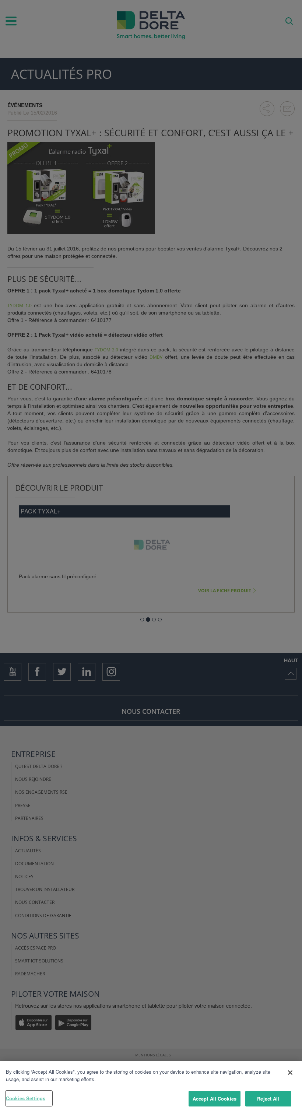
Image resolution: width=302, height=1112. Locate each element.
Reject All (268, 1098)
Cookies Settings (25, 1098)
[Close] (290, 1072)
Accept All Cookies (214, 1098)
